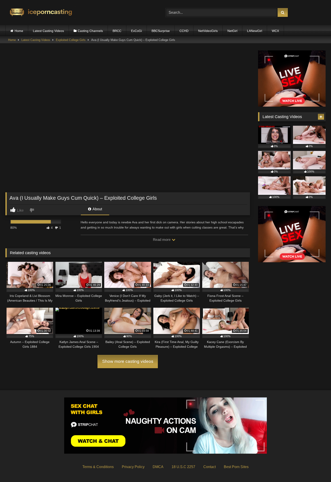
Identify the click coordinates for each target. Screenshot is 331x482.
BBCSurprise (161, 31)
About (97, 209)
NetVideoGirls (208, 31)
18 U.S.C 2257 (183, 467)
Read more (162, 240)
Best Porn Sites (236, 467)
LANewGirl (254, 31)
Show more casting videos (127, 361)
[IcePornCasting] (40, 12)
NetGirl (232, 31)
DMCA (158, 467)
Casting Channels (90, 31)
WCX (275, 31)
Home (19, 31)
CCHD (183, 31)
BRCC (117, 31)
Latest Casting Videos (48, 31)
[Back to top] (317, 468)
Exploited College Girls (71, 40)
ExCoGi (136, 31)
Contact (209, 467)
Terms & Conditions (98, 467)
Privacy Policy (133, 467)
